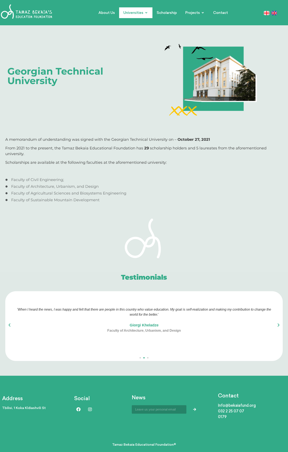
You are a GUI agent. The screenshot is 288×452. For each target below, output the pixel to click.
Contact (220, 12)
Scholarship (167, 12)
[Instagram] (90, 409)
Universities (133, 12)
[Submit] (194, 409)
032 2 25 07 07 (231, 411)
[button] (9, 325)
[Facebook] (78, 409)
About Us (106, 12)
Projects (192, 12)
